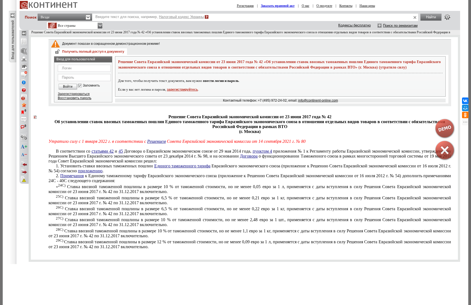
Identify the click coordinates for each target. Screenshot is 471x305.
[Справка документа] (24, 89)
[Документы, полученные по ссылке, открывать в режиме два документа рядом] (24, 42)
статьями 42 (103, 151)
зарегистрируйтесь (182, 89)
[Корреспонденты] (24, 164)
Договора (249, 156)
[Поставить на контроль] (24, 97)
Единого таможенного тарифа (182, 166)
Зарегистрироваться (74, 94)
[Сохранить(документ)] (24, 51)
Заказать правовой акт (278, 6)
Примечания (72, 175)
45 (121, 151)
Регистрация (245, 6)
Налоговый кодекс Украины (181, 17)
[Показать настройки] (447, 17)
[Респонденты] (24, 171)
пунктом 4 (262, 151)
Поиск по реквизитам (400, 25)
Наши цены (367, 6)
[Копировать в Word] (24, 66)
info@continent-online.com (318, 100)
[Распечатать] (24, 59)
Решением (156, 141)
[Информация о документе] (24, 82)
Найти (431, 17)
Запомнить (91, 85)
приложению (90, 170)
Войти (68, 86)
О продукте (324, 6)
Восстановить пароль (74, 98)
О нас (305, 6)
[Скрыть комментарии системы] (24, 74)
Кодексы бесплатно (354, 25)
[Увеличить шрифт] (24, 147)
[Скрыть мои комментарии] (24, 120)
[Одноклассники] (465, 115)
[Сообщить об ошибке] (24, 179)
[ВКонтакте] (465, 100)
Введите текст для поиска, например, (149, 17)
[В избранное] (24, 105)
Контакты (345, 6)
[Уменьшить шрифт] (24, 154)
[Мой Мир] (465, 108)
